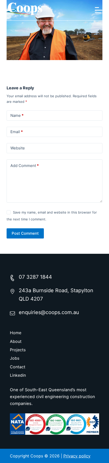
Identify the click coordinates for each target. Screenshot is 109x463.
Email (16, 131)
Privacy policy (76, 455)
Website (17, 148)
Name (17, 115)
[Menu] (98, 10)
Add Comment (24, 165)
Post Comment (25, 233)
